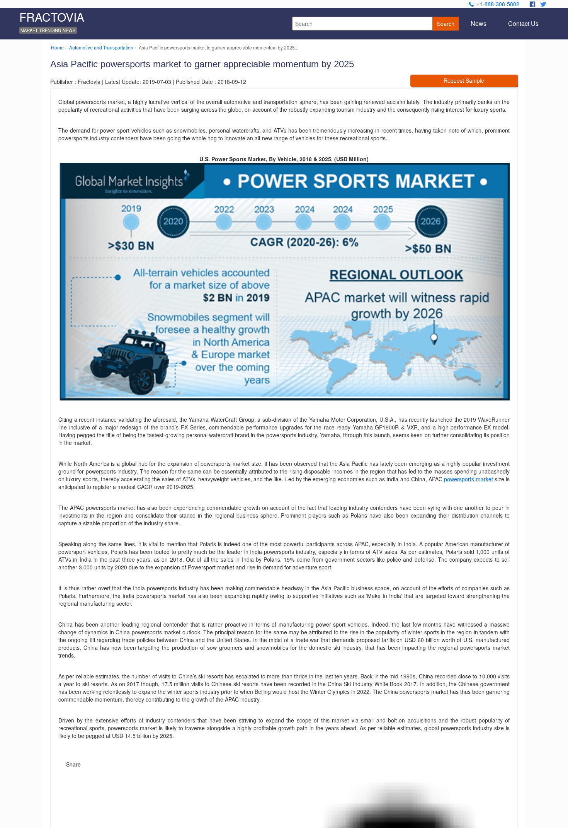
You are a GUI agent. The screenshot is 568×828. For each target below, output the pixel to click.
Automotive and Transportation (101, 47)
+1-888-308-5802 (497, 4)
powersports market (468, 479)
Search (445, 23)
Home (57, 47)
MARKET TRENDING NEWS (47, 30)
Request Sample (464, 80)
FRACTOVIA (51, 17)
